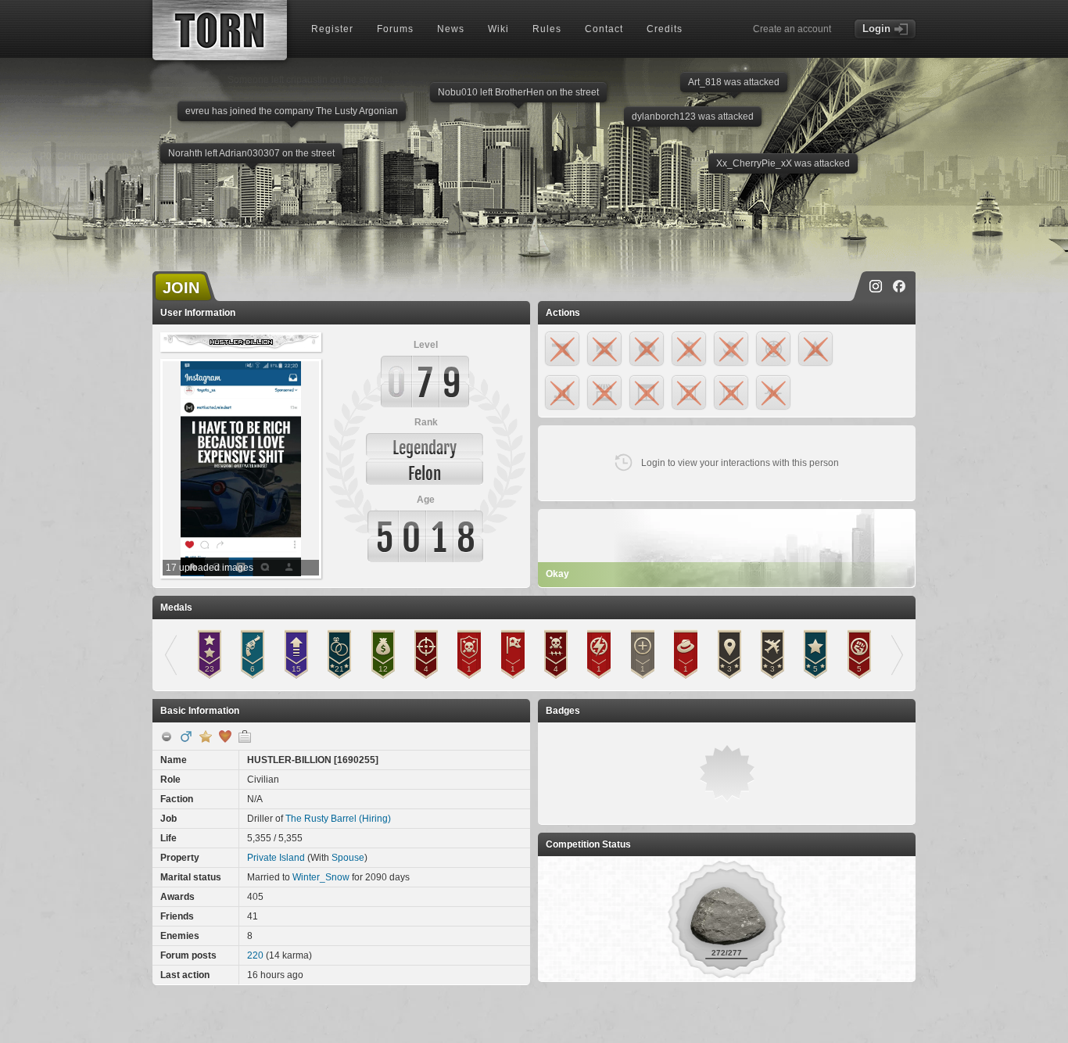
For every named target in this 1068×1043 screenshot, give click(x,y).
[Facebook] (899, 286)
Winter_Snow (320, 877)
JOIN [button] (181, 287)
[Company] (244, 736)
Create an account (792, 28)
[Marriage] (225, 736)
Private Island (276, 857)
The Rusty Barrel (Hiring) (338, 818)
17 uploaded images (209, 567)
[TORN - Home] (219, 30)
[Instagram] (875, 286)
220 (255, 955)
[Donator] (205, 736)
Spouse (348, 857)
